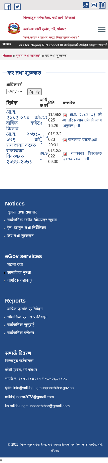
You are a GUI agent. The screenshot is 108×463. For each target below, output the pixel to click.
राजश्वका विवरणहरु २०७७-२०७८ (19, 156)
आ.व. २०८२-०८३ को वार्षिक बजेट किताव (23, 120)
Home (7, 56)
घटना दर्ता (15, 264)
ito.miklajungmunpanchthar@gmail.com (37, 406)
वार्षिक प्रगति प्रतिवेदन (25, 309)
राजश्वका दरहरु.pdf (82, 139)
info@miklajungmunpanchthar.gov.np (43, 388)
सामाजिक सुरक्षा (19, 272)
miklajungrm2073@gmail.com (29, 397)
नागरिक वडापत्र (19, 280)
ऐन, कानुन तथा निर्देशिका (26, 227)
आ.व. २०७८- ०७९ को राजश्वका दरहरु (23, 139)
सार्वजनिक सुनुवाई (20, 324)
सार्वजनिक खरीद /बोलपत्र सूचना (32, 220)
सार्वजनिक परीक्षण (20, 332)
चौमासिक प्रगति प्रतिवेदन (27, 317)
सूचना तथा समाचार (22, 212)
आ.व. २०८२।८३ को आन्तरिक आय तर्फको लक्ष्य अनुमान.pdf (82, 120)
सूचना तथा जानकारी (28, 56)
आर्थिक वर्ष (14, 84)
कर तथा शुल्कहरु (20, 235)
